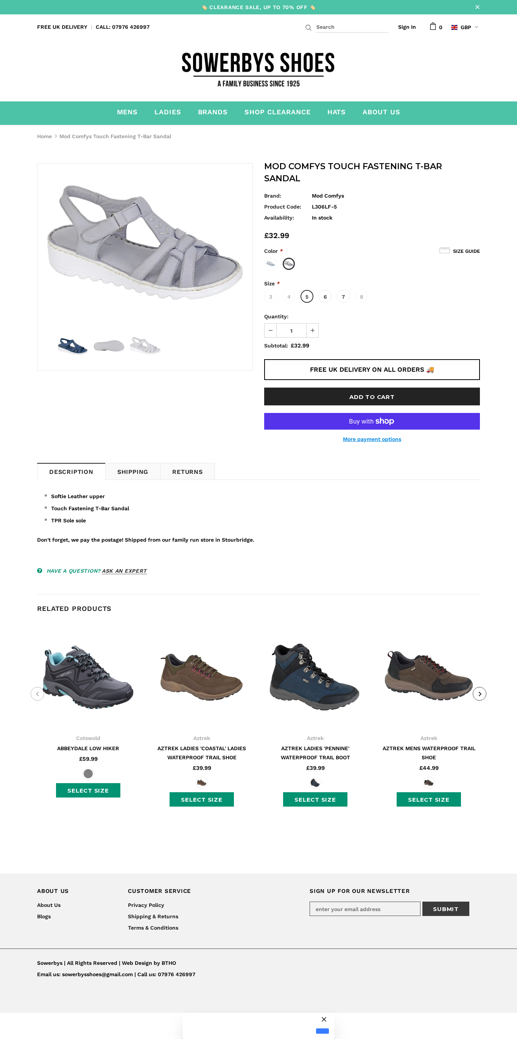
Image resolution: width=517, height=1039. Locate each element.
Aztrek (201, 738)
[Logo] (259, 67)
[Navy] (315, 782)
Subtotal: (276, 346)
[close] (477, 7)
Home (44, 136)
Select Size (88, 790)
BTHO (169, 963)
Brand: (272, 196)
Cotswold (88, 738)
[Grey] (88, 773)
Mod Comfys (328, 196)
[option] (145, 245)
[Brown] (201, 782)
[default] (322, 1031)
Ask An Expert (124, 571)
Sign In (407, 27)
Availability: (279, 218)
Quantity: (276, 316)
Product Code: (282, 207)
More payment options (372, 439)
